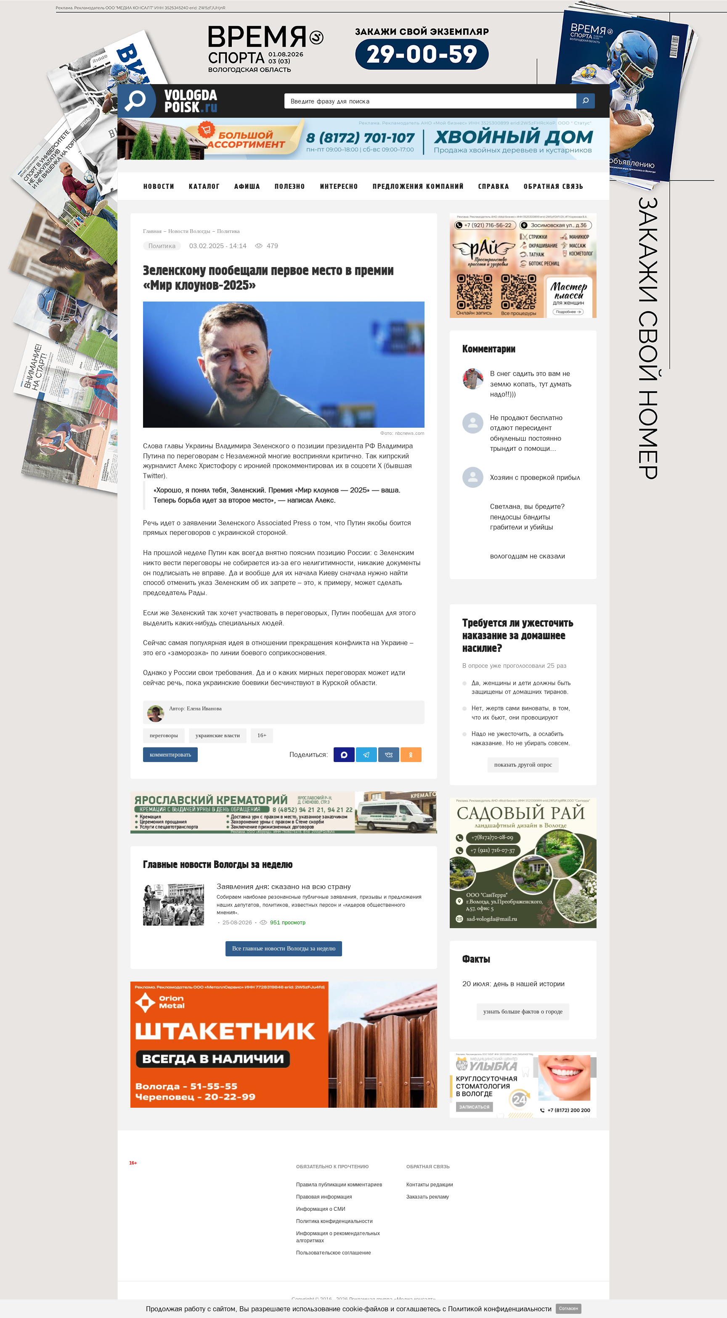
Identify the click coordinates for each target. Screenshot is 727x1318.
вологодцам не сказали (527, 556)
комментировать (170, 755)
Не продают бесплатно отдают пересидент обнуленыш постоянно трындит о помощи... (526, 433)
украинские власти (218, 735)
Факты (476, 959)
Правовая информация (324, 1197)
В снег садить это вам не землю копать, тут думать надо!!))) (530, 383)
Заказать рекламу (427, 1197)
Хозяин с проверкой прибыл (535, 477)
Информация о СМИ (320, 1209)
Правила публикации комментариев (339, 1185)
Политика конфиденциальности (334, 1221)
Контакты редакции (429, 1185)
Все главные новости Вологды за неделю (283, 948)
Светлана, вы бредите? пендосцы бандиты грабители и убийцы (527, 516)
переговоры (164, 735)
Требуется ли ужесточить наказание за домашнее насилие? (517, 636)
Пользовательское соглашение (333, 1253)
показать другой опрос (523, 765)
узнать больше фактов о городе (522, 1011)
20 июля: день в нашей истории (513, 983)
